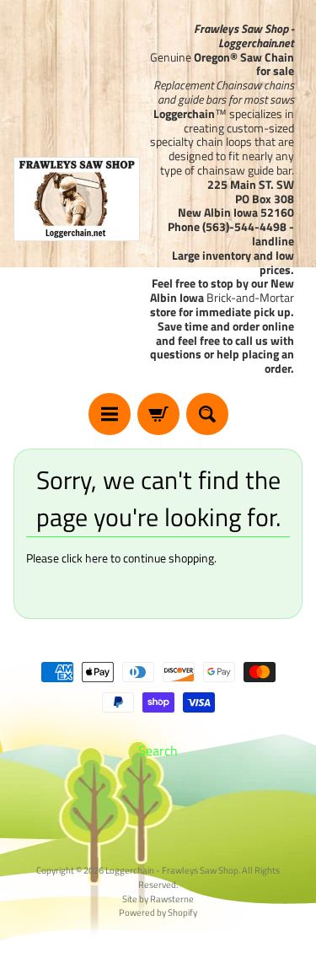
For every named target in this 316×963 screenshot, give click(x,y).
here (96, 558)
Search (158, 750)
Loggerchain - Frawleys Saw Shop (171, 870)
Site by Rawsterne (158, 898)
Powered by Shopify (158, 912)
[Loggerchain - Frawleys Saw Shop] (76, 199)
